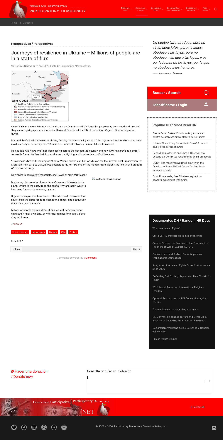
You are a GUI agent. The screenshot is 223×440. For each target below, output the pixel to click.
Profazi (73, 232)
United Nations (20, 232)
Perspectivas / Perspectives (75, 66)
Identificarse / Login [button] (170, 105)
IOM (63, 232)
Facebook (198, 407)
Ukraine (53, 232)
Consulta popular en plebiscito (109, 371)
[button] (126, 9)
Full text (17, 223)
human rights (38, 232)
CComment (90, 257)
